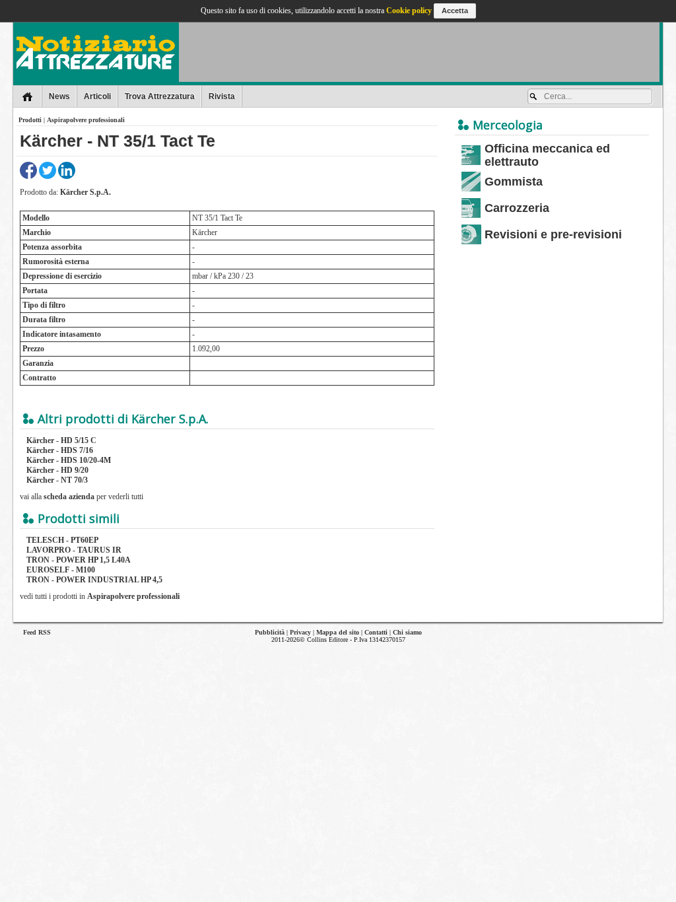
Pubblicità (270, 632)
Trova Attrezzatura (160, 96)
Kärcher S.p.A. (85, 192)
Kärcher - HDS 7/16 (59, 450)
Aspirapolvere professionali (86, 119)
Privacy (300, 632)
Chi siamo (407, 632)
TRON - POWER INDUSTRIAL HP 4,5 (94, 579)
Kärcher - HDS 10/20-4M (68, 460)
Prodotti (30, 119)
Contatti (376, 632)
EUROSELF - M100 (60, 569)
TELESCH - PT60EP (62, 540)
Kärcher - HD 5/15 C (61, 440)
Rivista (222, 96)
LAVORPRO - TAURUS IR (73, 550)
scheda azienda (69, 496)
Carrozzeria (517, 208)
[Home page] (27, 96)
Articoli (97, 96)
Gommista (514, 181)
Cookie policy (409, 10)
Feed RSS (37, 632)
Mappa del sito (337, 632)
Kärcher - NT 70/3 (57, 480)
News (59, 96)
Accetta (455, 11)
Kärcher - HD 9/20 (57, 470)
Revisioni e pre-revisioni (553, 234)
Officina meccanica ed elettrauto (547, 155)
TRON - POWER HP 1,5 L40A (78, 560)
